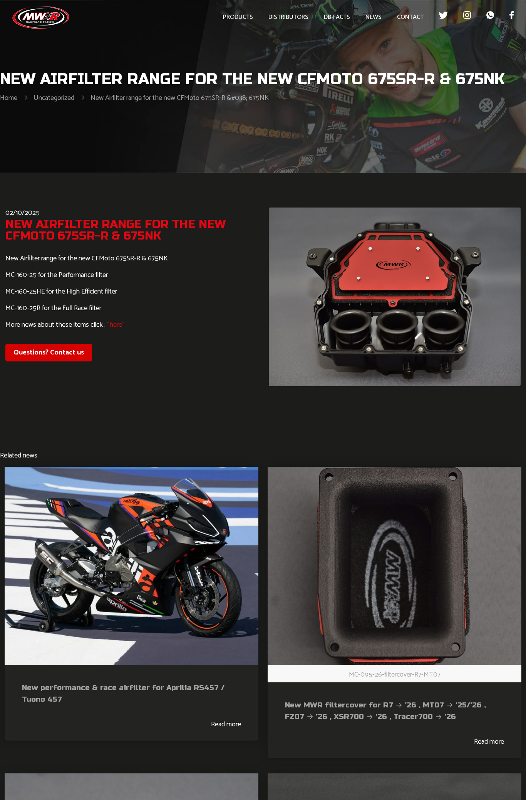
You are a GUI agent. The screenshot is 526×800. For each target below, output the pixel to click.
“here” (115, 325)
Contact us (48, 352)
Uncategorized (54, 98)
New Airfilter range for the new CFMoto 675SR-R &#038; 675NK (179, 98)
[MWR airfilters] (40, 17)
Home (8, 98)
